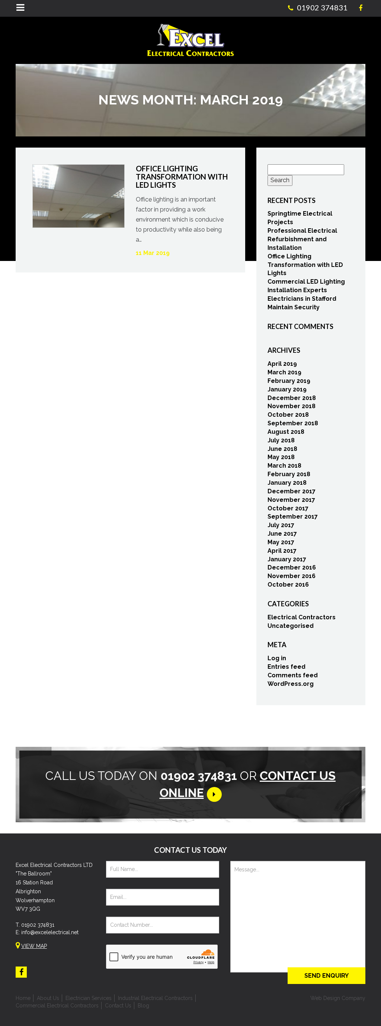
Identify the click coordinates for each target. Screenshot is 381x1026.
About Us (48, 998)
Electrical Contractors (302, 617)
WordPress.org (291, 683)
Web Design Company (337, 998)
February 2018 (289, 474)
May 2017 (281, 542)
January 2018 (287, 482)
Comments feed (293, 675)
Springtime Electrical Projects (300, 218)
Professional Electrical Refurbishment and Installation (302, 239)
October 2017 (288, 508)
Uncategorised (291, 625)
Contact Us (118, 1006)
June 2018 (282, 448)
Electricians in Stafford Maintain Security (302, 303)
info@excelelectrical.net (50, 932)
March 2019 (284, 372)
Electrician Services (88, 998)
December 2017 (292, 491)
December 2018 (292, 397)
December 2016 (292, 567)
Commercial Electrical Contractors (57, 1006)
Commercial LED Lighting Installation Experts (306, 286)
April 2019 (282, 363)
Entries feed (286, 666)
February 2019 (289, 380)
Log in (277, 658)
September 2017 (293, 516)
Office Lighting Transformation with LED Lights (305, 265)
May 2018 (281, 457)
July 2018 (281, 440)
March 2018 (284, 465)
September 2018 (293, 423)
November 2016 (292, 576)
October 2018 (288, 414)
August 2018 (286, 431)
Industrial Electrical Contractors (155, 998)
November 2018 (292, 406)
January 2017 (287, 559)
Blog (143, 1006)
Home (23, 998)
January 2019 (287, 389)
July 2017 (281, 525)
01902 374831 (37, 925)
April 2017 (282, 550)
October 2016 (288, 584)
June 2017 (282, 533)
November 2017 (291, 499)
